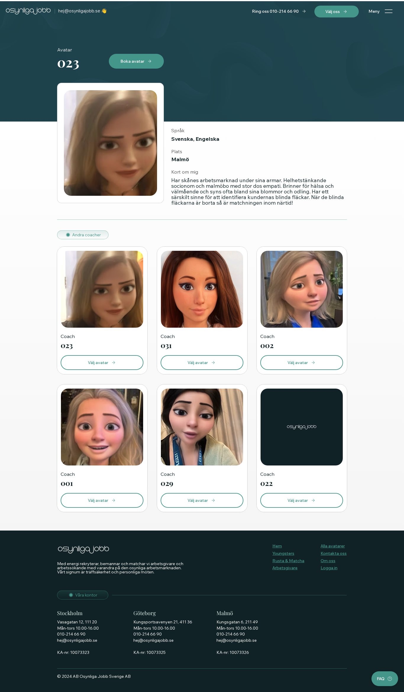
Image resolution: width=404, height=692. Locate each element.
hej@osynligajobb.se (79, 11)
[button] (279, 11)
